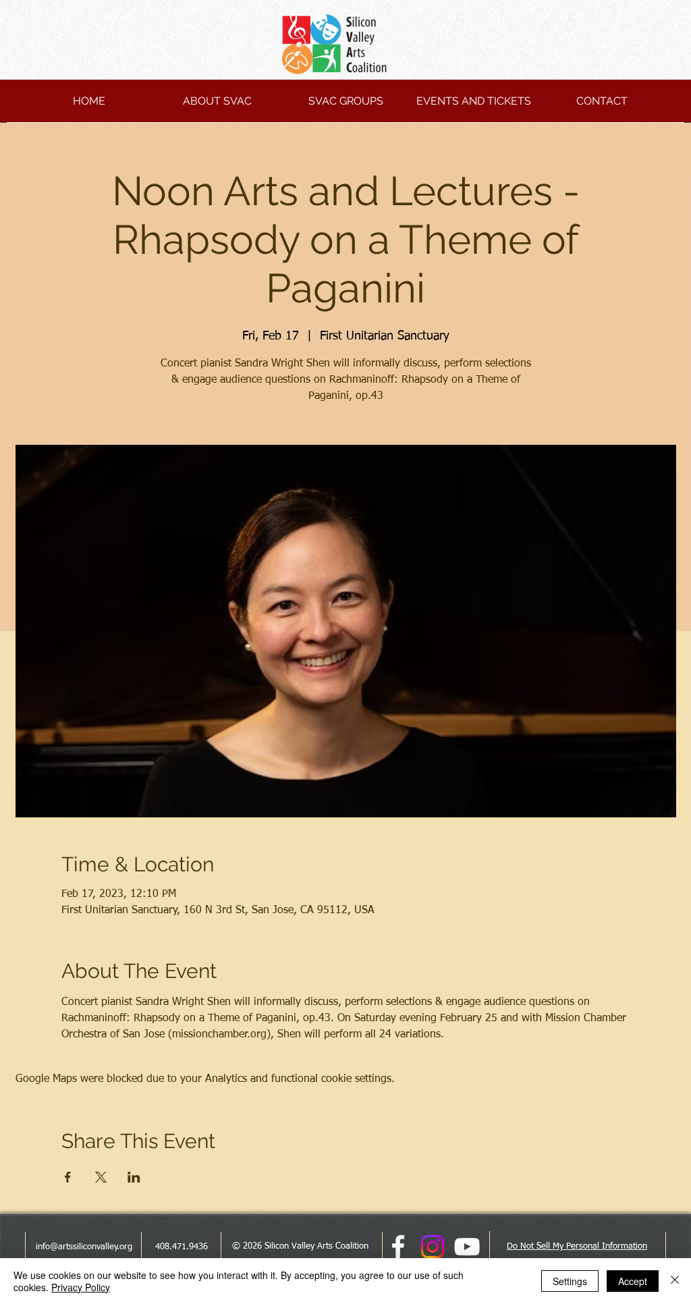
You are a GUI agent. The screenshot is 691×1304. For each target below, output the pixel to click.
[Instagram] (432, 1246)
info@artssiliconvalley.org (84, 1247)
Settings (570, 1281)
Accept (632, 1281)
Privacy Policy (80, 1287)
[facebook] (398, 1246)
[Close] (675, 1281)
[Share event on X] (100, 1177)
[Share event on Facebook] (67, 1177)
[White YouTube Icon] (466, 1246)
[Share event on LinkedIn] (134, 1177)
